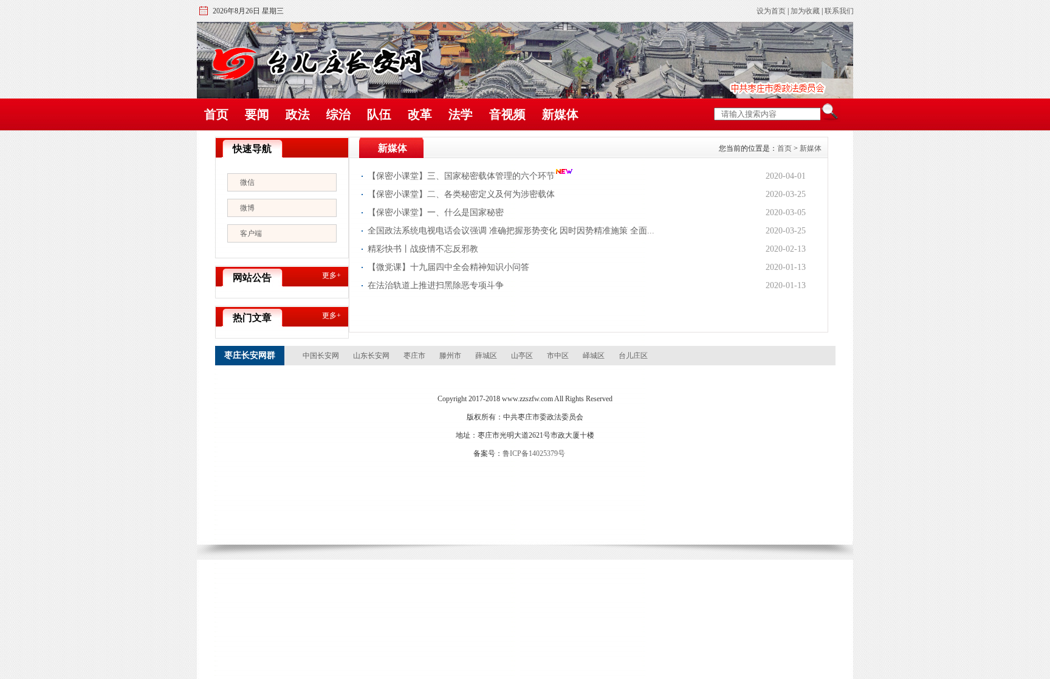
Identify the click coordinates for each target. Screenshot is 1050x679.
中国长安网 (321, 355)
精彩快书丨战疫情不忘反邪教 (423, 248)
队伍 (379, 114)
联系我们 (839, 11)
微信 (247, 182)
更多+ (331, 275)
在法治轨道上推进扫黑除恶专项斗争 (436, 285)
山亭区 (522, 355)
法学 (460, 114)
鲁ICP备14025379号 (534, 453)
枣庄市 (414, 355)
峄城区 (594, 355)
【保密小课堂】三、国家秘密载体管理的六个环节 (461, 176)
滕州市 (450, 355)
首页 (216, 114)
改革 (420, 114)
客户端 (251, 233)
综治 (338, 114)
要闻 (257, 114)
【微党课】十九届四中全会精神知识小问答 (448, 267)
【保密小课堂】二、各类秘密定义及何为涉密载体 (461, 194)
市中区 (558, 355)
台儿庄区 (633, 355)
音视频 (507, 114)
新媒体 (560, 114)
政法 (298, 114)
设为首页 (771, 11)
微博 (247, 208)
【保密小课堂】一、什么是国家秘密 (436, 212)
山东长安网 (371, 355)
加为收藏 (805, 11)
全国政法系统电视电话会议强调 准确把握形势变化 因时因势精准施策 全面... (511, 230)
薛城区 (486, 355)
